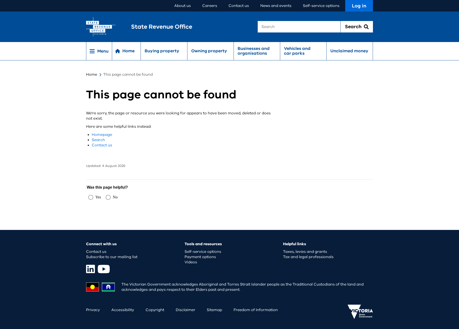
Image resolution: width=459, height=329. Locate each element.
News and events (275, 5)
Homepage (102, 134)
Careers (209, 5)
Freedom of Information (256, 310)
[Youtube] (104, 269)
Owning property (209, 51)
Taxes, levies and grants (305, 251)
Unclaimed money (349, 51)
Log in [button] (359, 6)
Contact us (239, 5)
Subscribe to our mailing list (111, 257)
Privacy (93, 310)
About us (182, 5)
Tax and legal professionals (308, 257)
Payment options (200, 257)
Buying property (162, 51)
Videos (191, 262)
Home (91, 74)
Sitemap (214, 310)
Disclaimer (185, 310)
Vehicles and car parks (297, 51)
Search (98, 140)
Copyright (155, 310)
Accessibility (122, 310)
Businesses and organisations (254, 51)
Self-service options (321, 5)
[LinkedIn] (90, 269)
